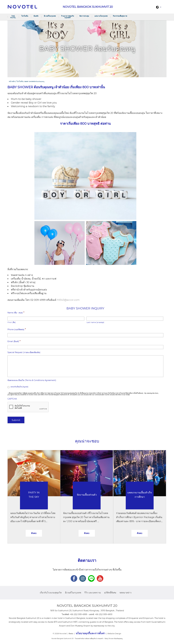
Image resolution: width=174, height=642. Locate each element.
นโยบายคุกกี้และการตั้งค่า (90, 633)
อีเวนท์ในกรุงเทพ (50, 16)
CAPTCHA (12, 399)
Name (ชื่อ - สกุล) (15, 312)
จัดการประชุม (84, 16)
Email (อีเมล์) (14, 341)
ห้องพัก (36, 16)
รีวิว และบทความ (92, 592)
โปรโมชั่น (24, 16)
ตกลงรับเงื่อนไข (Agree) (19, 387)
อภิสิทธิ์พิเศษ (110, 592)
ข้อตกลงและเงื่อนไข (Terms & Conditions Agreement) (31, 380)
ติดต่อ (71, 634)
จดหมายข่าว (125, 592)
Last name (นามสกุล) (95, 322)
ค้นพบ (34, 533)
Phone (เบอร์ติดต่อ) (16, 329)
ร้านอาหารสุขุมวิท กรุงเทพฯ (67, 17)
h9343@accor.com (68, 299)
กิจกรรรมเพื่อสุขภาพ (120, 16)
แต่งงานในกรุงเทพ (101, 16)
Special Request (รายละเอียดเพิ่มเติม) (23, 352)
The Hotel (13, 17)
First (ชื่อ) (12, 322)
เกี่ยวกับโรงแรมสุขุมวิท (51, 592)
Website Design (114, 634)
